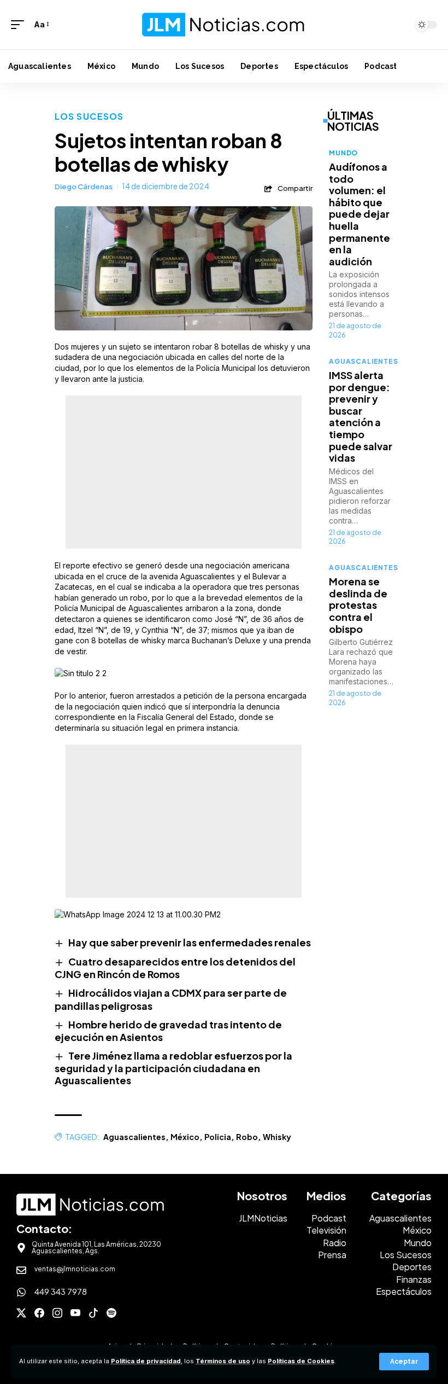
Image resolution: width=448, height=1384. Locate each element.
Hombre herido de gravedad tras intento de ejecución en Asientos (168, 1030)
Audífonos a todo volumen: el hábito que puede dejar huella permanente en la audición (359, 214)
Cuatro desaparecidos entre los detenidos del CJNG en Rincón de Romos (175, 967)
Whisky (277, 1137)
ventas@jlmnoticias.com (74, 1269)
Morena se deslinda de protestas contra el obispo (358, 605)
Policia (217, 1137)
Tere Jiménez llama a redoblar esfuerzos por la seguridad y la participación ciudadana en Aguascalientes (173, 1067)
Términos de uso (223, 1361)
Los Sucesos (89, 116)
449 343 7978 (60, 1291)
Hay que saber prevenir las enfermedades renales (189, 942)
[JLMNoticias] (224, 25)
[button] (404, 1361)
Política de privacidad (146, 1361)
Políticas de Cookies (301, 1361)
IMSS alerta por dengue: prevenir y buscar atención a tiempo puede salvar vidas (360, 416)
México (184, 1137)
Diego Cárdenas (84, 186)
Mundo (343, 153)
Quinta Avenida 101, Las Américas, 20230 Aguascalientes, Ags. (96, 1247)
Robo (247, 1137)
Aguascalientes (134, 1137)
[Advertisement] (184, 472)
